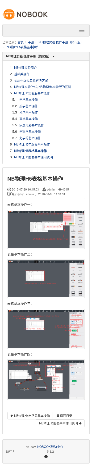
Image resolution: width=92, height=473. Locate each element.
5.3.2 (34, 451)
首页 (21, 42)
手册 (31, 42)
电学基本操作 (28, 99)
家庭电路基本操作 (31, 125)
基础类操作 (21, 74)
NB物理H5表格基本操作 (23, 47)
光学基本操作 (28, 112)
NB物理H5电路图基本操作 (32, 144)
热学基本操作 (28, 106)
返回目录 (65, 415)
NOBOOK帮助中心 (50, 446)
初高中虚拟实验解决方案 (31, 80)
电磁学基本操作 (30, 131)
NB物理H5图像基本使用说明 (33, 157)
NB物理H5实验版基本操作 (32, 93)
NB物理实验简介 (25, 67)
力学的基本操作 (30, 138)
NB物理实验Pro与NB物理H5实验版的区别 (42, 86)
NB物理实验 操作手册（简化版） (61, 42)
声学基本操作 (28, 118)
